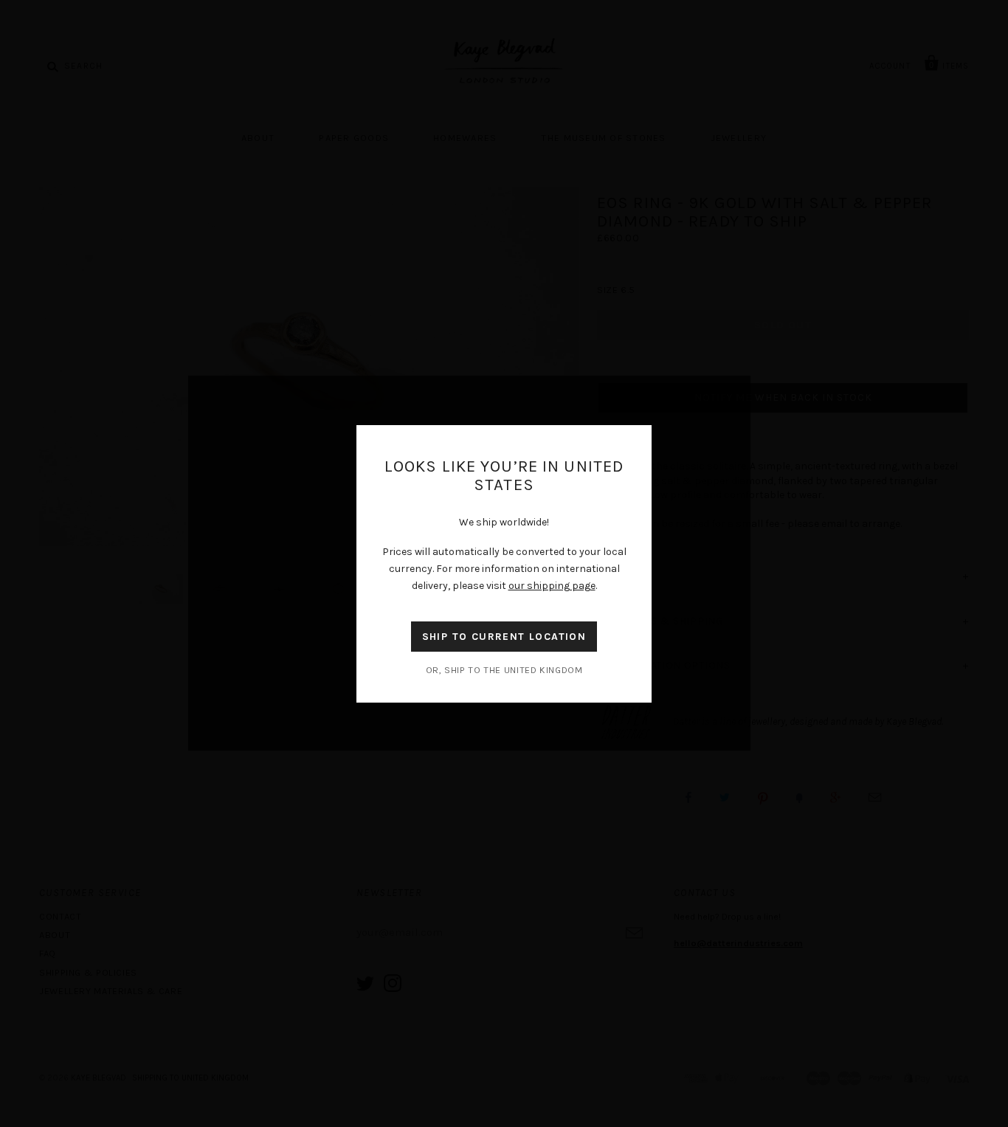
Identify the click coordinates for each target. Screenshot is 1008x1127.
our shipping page (552, 585)
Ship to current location (504, 636)
